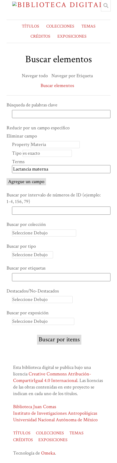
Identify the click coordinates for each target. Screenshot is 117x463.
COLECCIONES (60, 26)
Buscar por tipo (21, 246)
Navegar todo (35, 76)
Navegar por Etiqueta (72, 76)
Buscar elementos (57, 85)
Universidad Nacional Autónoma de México (55, 420)
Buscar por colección (26, 224)
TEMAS (88, 26)
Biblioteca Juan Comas (34, 407)
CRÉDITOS (40, 36)
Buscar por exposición (28, 313)
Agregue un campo (26, 181)
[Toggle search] (106, 5)
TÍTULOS (30, 26)
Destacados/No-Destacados (33, 291)
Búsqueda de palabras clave (32, 105)
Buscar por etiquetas (26, 268)
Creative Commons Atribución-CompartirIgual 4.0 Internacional (52, 377)
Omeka (48, 453)
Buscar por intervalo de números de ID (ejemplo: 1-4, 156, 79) (54, 198)
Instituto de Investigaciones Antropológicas (55, 413)
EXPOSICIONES (72, 36)
